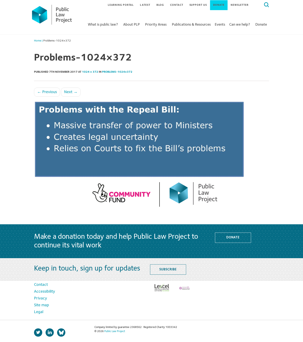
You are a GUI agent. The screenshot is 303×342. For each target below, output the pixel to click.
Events (220, 24)
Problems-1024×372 (117, 71)
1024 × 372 (90, 71)
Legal (38, 312)
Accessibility (44, 292)
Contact (176, 5)
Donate (218, 5)
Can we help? (239, 24)
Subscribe (167, 269)
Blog (160, 5)
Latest (145, 5)
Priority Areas (156, 24)
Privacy (40, 298)
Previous (47, 92)
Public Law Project (114, 331)
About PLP (131, 24)
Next (71, 92)
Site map (41, 305)
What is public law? (103, 24)
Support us (198, 5)
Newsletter (240, 5)
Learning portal (121, 5)
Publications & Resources (191, 24)
